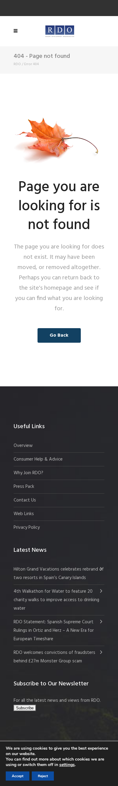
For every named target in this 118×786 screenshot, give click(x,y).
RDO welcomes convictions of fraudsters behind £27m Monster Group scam (54, 657)
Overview (23, 445)
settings (67, 765)
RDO (17, 64)
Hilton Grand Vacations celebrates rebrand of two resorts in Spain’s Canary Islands (59, 573)
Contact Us (25, 500)
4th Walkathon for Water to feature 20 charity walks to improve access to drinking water (56, 600)
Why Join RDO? (28, 473)
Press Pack (24, 486)
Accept (17, 776)
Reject (43, 776)
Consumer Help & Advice (38, 459)
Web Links (24, 514)
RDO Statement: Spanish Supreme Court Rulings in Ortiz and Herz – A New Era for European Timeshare (54, 630)
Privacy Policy (27, 527)
